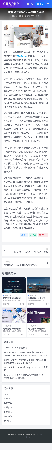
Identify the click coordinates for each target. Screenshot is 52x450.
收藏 (34, 235)
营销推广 (8, 420)
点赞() (44, 235)
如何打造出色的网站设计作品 (12, 299)
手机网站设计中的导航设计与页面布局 (37, 299)
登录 (41, 4)
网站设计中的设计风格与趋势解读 (37, 329)
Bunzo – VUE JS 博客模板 (15, 347)
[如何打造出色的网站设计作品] (14, 285)
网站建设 (21, 56)
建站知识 (8, 412)
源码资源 (8, 416)
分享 (25, 235)
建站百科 (8, 407)
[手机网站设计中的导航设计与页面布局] (38, 285)
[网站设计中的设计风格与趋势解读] (38, 315)
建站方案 (8, 403)
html (6, 394)
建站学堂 (30, 16)
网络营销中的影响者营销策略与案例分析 (12, 329)
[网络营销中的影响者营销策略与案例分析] (14, 315)
